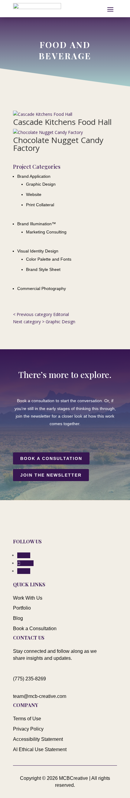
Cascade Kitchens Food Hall (62, 121)
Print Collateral (40, 204)
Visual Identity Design (37, 251)
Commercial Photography (41, 288)
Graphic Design (41, 184)
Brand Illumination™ (36, 223)
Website (33, 194)
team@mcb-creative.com (39, 696)
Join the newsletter (51, 475)
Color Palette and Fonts (48, 259)
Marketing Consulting (46, 232)
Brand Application (33, 176)
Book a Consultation (51, 458)
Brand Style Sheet (43, 269)
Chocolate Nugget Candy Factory (58, 144)
